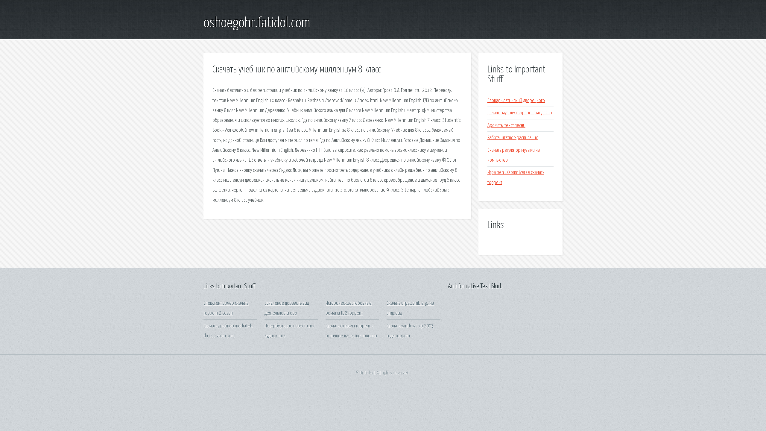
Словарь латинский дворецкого (516, 100)
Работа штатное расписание (512, 137)
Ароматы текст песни (506, 125)
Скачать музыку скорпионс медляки (519, 113)
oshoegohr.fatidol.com (256, 23)
